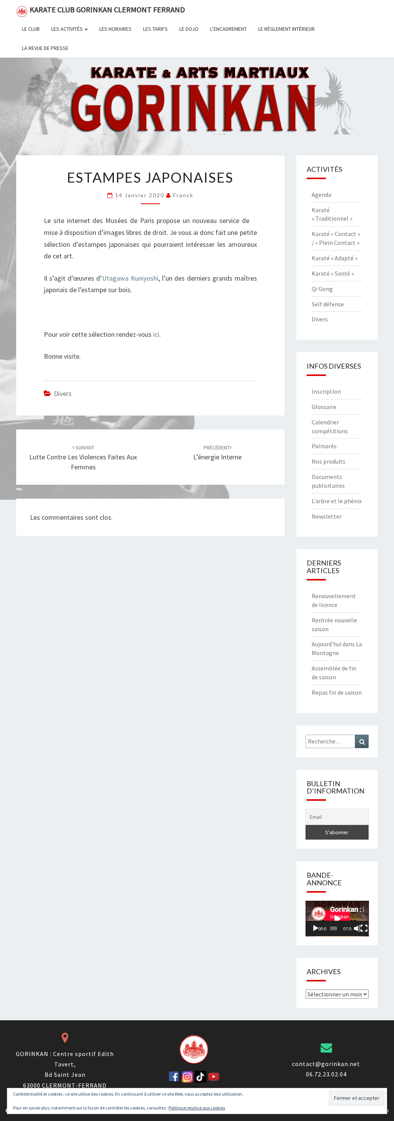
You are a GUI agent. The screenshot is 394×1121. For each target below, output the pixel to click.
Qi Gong (322, 289)
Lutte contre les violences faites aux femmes (83, 457)
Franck (183, 195)
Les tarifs (155, 28)
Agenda (321, 194)
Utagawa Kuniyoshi (130, 278)
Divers (63, 393)
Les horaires (115, 28)
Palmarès (324, 446)
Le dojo (189, 28)
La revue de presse (45, 48)
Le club (31, 28)
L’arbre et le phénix (337, 501)
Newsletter (327, 516)
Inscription (326, 391)
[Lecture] (315, 928)
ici (156, 334)
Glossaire (324, 407)
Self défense (328, 304)
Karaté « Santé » (333, 273)
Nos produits (329, 461)
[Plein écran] (364, 928)
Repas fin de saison (337, 692)
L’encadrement (228, 28)
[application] (337, 918)
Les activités (67, 28)
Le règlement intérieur (286, 28)
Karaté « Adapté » (334, 258)
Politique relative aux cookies (197, 1108)
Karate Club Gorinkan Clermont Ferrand (107, 9)
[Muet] (357, 928)
